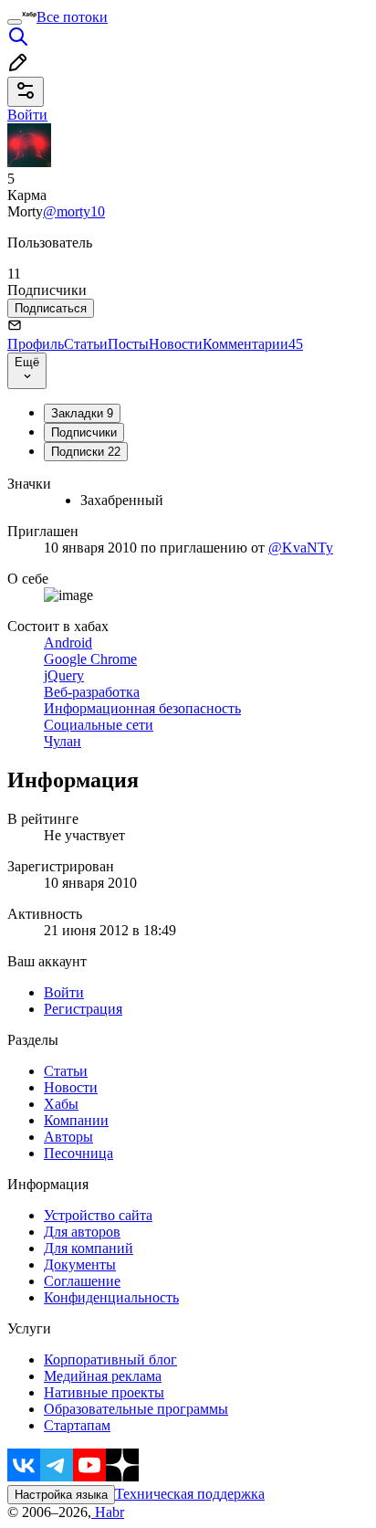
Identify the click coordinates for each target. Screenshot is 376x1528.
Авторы (68, 1136)
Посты (128, 344)
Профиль (35, 344)
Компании (76, 1120)
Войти (64, 992)
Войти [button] (27, 114)
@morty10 (74, 211)
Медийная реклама (103, 1376)
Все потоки (72, 17)
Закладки (82, 413)
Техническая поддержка (190, 1494)
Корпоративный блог (110, 1359)
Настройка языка (61, 1495)
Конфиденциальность (111, 1297)
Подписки (85, 451)
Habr (107, 1512)
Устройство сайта (98, 1215)
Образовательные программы (136, 1409)
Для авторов (82, 1231)
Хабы (61, 1104)
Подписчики (84, 432)
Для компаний (88, 1248)
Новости (176, 344)
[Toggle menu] (14, 22)
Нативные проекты (104, 1392)
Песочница (78, 1153)
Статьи (86, 344)
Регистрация (83, 1009)
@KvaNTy (300, 547)
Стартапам (77, 1425)
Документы (80, 1264)
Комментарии (253, 344)
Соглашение (82, 1281)
